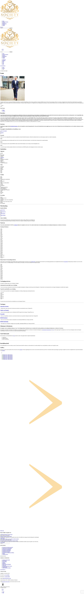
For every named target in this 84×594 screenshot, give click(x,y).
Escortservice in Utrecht (6, 551)
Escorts (3, 68)
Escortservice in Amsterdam (6, 549)
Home (3, 53)
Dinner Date (33, 261)
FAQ (3, 62)
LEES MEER (2, 542)
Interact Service (2, 213)
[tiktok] (2, 585)
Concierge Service (5, 554)
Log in (1, 65)
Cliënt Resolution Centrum (6, 567)
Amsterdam (2, 157)
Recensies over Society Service (7, 566)
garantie (21, 349)
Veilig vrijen (4, 565)
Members (3, 60)
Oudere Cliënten (2, 215)
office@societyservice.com (7, 578)
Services (3, 22)
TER (3, 592)
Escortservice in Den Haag (6, 550)
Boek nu (1, 27)
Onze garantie (4, 561)
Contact (3, 25)
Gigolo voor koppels (3, 130)
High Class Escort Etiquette (6, 564)
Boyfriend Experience (14, 126)
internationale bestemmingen (46, 329)
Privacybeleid (4, 560)
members (3, 350)
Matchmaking (4, 23)
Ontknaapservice (3, 211)
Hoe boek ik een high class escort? (7, 547)
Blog (3, 64)
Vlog (3, 63)
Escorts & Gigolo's (5, 54)
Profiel (3, 110)
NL (2, 50)
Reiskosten (4, 563)
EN (2, 49)
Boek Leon (2, 75)
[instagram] (3, 583)
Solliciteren (4, 59)
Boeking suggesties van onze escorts (6, 536)
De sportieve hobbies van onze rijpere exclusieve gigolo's (9, 540)
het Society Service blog (5, 581)
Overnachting (66, 261)
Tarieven (3, 24)
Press (3, 61)
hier (53, 329)
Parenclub (1, 132)
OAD (3, 591)
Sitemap (3, 553)
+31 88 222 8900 (7, 576)
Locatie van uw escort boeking (7, 548)
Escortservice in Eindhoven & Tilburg (8, 552)
